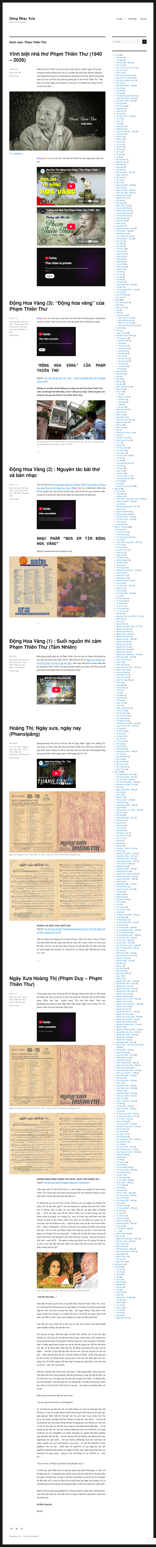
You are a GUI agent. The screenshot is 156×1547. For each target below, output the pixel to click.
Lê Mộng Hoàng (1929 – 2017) (126, 506)
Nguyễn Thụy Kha (122, 644)
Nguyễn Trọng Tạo (122, 1001)
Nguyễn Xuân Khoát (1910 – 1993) (128, 1029)
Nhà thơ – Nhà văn (121, 527)
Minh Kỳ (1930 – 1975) (124, 961)
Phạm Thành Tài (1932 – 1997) (127, 667)
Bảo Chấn (119, 792)
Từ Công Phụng (121, 1177)
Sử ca (118, 443)
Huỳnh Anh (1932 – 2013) (125, 889)
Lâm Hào (119, 504)
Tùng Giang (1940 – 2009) (125, 284)
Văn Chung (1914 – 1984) (125, 1195)
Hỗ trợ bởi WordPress (31, 1536)
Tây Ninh (119, 1310)
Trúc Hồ (119, 1160)
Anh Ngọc (119, 60)
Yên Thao (119, 754)
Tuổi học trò (120, 473)
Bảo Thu (119, 795)
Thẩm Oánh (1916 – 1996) (125, 1088)
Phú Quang (120, 1078)
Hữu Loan (119, 583)
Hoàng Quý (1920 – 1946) (125, 869)
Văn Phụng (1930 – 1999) (125, 1200)
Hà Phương (120, 825)
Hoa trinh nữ (122, 366)
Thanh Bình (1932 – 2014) (125, 1093)
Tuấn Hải (119, 1188)
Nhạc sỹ (117, 772)
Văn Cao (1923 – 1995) (124, 1193)
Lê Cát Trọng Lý (122, 910)
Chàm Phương (121, 535)
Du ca (118, 330)
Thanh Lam (120, 256)
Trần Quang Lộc (122, 1142)
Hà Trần (119, 119)
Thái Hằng (119, 244)
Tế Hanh (119, 700)
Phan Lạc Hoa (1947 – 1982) (126, 1073)
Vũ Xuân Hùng (121, 1218)
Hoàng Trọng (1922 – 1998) (125, 879)
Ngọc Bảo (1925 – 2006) (124, 185)
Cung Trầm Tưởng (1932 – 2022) (128, 542)
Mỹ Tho (119, 1279)
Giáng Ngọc (120, 108)
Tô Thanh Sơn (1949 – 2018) (126, 1114)
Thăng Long (120, 1091)
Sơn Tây (119, 1305)
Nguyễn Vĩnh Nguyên (123, 649)
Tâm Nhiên (120, 695)
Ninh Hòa (119, 1287)
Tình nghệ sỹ (121, 453)
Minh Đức (119, 963)
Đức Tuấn (119, 297)
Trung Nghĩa (120, 524)
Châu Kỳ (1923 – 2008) (124, 800)
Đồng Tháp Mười (122, 1318)
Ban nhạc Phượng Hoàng (125, 78)
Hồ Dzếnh (119, 565)
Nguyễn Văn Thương (123, 1014)
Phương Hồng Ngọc (123, 213)
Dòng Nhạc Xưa (22, 18)
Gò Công (119, 1272)
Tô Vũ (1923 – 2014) (123, 1119)
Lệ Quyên (119, 147)
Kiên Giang (120, 591)
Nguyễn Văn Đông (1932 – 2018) (127, 1024)
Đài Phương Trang (122, 1234)
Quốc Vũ (119, 1083)
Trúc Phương (121, 1162)
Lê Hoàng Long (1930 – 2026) (126, 915)
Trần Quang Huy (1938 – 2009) (127, 1139)
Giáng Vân (120, 555)
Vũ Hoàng (119, 1211)
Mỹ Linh (119, 180)
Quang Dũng (120, 688)
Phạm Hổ (119, 662)
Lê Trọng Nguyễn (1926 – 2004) (127, 930)
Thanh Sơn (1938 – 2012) (125, 1096)
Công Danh (120, 494)
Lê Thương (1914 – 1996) (125, 927)
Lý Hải (118, 157)
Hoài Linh (119, 846)
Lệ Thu (118, 152)
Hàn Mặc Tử (120, 563)
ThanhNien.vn (18, 153)
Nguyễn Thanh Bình (123, 996)
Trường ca (120, 468)
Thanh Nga (120, 262)
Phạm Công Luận (122, 660)
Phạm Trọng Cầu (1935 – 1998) (127, 1065)
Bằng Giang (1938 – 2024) (125, 790)
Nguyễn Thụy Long (123, 647)
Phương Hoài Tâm (122, 208)
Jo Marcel (119, 892)
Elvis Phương (121, 106)
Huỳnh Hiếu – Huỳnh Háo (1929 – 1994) (130, 499)
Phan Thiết (120, 1292)
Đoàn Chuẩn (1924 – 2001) (125, 1251)
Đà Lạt (118, 1315)
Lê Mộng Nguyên (122, 920)
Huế (117, 1277)
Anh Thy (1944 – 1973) (124, 779)
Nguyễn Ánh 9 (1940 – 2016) (126, 981)
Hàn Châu (119, 828)
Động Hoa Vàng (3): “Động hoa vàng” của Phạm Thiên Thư (56, 305)
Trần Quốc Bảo (121, 718)
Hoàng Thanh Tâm (122, 871)
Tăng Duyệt (120, 698)
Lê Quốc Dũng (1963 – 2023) (126, 922)
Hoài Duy (119, 843)
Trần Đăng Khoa (122, 721)
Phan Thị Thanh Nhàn (124, 680)
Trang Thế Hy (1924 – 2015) (126, 726)
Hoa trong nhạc (14, 321)
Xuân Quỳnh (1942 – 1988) (125, 751)
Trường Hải (120, 1165)
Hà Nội (118, 1274)
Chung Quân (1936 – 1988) (125, 805)
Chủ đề (116, 300)
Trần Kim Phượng (122, 716)
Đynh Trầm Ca (121, 1262)
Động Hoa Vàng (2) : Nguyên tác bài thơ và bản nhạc (54, 472)
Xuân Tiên (119, 1226)
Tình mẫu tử (120, 450)
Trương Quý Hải (122, 1172)
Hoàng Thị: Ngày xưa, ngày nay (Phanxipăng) (45, 730)
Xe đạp (118, 483)
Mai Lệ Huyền (121, 159)
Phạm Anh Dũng (122, 1052)
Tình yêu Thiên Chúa (123, 455)
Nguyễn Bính (120, 624)
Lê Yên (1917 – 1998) (123, 940)
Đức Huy (119, 1259)
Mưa (118, 376)
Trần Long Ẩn (121, 1131)
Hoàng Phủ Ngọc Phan (124, 580)
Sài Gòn (16, 327)
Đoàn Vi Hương (121, 1256)
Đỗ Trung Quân (121, 767)
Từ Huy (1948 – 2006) (124, 1180)
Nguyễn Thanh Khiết (123, 512)
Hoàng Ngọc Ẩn (121, 578)
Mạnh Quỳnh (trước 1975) (125, 955)
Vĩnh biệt (119, 481)
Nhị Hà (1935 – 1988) (123, 1050)
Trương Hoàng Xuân (123, 1167)
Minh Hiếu (119, 167)
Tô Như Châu (121, 711)
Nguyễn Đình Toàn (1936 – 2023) (127, 654)
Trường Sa (120, 1175)
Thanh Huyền (121, 254)
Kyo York (119, 144)
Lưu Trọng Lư (121, 611)
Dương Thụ (120, 813)
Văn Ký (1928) (121, 1198)
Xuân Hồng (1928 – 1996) (125, 1223)
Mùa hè (119, 379)
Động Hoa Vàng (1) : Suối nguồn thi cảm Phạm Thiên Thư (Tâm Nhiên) (55, 643)
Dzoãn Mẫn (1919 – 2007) (125, 818)
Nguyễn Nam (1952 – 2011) (125, 989)
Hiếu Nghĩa (120, 830)
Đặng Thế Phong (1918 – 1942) (127, 1239)
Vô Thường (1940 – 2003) (125, 1208)
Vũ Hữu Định (120, 749)
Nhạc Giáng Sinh (122, 410)
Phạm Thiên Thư (15, 72)
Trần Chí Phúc (121, 713)
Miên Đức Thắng (122, 958)
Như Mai (119, 200)
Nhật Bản (119, 1285)
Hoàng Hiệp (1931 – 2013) (125, 859)
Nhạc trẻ (119, 425)
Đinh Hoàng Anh (122, 756)
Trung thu (119, 466)
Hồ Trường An (121, 568)
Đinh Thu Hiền (121, 762)
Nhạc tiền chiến (121, 422)
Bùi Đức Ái (120, 797)
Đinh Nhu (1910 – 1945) (124, 1241)
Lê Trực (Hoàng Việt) (123, 932)
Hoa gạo (121, 343)
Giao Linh (119, 114)
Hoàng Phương (121, 866)
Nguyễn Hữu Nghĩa (123, 629)
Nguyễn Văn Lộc (122, 198)
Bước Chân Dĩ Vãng (125, 318)
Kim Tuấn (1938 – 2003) (124, 593)
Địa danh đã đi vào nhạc (124, 486)
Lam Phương (121, 907)
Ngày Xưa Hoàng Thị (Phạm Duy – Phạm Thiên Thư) (55, 981)
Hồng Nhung (120, 129)
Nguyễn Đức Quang (123, 1037)
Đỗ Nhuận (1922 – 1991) (124, 1249)
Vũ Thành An (120, 1216)
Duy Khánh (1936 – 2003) (125, 101)
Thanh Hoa (120, 251)
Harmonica (122, 399)
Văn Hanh (119, 287)
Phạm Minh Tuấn (122, 1060)
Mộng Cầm (120, 619)
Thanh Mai (120, 259)
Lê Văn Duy (120, 603)
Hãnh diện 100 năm (125, 320)
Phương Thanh (121, 218)
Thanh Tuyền (121, 267)
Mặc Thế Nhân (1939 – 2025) (126, 948)
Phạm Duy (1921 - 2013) (18, 662)
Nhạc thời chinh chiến (124, 420)
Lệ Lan (118, 596)
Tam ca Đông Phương (124, 236)
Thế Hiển (119, 1103)
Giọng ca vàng (121, 333)
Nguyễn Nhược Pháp (123, 634)
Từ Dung (119, 279)
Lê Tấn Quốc (120, 925)
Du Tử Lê (12, 747)
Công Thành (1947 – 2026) (125, 98)
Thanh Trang (120, 1098)
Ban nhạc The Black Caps (125, 80)
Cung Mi (119, 540)
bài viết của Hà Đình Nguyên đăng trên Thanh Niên (66, 1183)
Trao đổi (119, 461)
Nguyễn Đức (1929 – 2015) (125, 1035)
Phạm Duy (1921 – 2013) (125, 1055)
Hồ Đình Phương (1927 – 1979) (127, 570)
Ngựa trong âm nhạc (123, 387)
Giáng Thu (120, 111)
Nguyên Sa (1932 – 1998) (125, 639)
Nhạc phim (120, 412)
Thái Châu (119, 241)
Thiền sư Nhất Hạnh (123, 708)
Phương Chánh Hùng (123, 514)
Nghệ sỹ (117, 489)
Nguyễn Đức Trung (123, 1040)
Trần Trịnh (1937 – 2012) (125, 1147)
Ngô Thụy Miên (121, 968)
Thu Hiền (119, 272)
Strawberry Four (121, 233)
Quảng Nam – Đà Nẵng (124, 1297)
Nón (117, 430)
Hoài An (119, 841)
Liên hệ (143, 18)
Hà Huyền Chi (121, 557)
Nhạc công (120, 389)
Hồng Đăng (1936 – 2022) (125, 884)
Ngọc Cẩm (120, 188)
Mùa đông (119, 384)
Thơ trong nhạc (19, 667)
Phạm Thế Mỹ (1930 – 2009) (126, 1063)
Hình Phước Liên (122, 833)
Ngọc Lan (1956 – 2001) (124, 190)
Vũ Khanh (119, 292)
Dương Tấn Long (122, 550)
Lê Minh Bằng (121, 917)
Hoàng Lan (120, 496)
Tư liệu (119, 18)
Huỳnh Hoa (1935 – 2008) (125, 501)
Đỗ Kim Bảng (121, 1246)
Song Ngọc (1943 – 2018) (125, 1086)
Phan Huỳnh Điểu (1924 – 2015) (127, 1070)
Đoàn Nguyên (121, 1254)
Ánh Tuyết (120, 65)
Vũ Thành (119, 1213)
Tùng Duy (119, 734)
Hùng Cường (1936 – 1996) (126, 131)
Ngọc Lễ (119, 976)
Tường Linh (120, 736)
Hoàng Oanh (120, 126)
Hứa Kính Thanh (122, 887)
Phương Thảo (121, 221)
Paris (118, 1290)
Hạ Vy (118, 121)
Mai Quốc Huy (121, 162)
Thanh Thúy (120, 264)
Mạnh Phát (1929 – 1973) (125, 953)
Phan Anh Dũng (121, 672)
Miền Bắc (119, 371)
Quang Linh (120, 226)
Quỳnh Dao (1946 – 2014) (125, 228)
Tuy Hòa (119, 1313)
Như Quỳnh (120, 203)
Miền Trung (120, 374)
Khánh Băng (120, 894)
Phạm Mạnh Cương (123, 1058)
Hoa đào (121, 369)
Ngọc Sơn (119, 978)
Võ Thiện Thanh (121, 1205)
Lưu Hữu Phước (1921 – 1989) (127, 945)
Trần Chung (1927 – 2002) (125, 1124)
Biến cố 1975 (121, 307)
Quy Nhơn (120, 1300)
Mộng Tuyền (120, 175)
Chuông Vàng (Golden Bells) (126, 96)
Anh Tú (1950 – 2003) (124, 63)
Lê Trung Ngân (121, 601)
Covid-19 (119, 328)
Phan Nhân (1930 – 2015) (125, 1075)
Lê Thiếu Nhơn (121, 598)
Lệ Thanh (119, 149)
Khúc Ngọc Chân (122, 899)
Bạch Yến (119, 73)
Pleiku (118, 1295)
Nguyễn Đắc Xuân (122, 652)
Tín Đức (119, 1111)
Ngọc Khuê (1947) (122, 973)
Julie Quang (120, 134)
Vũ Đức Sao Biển (122, 1221)
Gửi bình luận (14, 76)
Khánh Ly (119, 139)
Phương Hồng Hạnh (123, 211)
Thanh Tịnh (120, 703)
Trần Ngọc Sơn (121, 1134)
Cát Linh (119, 491)
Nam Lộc (119, 966)
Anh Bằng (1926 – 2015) (124, 774)
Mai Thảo (119, 614)
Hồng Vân (119, 881)
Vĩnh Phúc (120, 746)
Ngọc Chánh (120, 971)
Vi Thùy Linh (120, 741)
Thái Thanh (17, 493)
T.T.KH (118, 690)
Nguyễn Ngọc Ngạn (123, 631)
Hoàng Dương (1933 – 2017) (126, 853)
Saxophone (122, 402)
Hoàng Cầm (120, 573)
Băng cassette (123, 397)
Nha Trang (120, 1282)
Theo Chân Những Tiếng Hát (128, 325)
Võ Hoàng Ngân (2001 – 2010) (126, 290)
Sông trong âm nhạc (123, 440)
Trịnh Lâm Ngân (121, 1154)
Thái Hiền (119, 246)
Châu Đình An (121, 802)
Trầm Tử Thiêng (122, 1121)
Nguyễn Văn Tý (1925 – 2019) (126, 1019)
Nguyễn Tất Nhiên (122, 642)
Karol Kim (119, 137)
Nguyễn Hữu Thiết (122, 195)
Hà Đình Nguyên (22, 747)
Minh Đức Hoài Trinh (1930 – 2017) (128, 616)
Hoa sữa (121, 356)
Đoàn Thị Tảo (121, 769)
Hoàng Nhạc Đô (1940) (124, 864)
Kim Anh (119, 142)
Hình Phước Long (122, 836)
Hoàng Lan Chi (121, 575)
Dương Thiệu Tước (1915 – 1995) (128, 810)
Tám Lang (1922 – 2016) (124, 517)
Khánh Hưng (120, 897)
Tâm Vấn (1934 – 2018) (124, 239)
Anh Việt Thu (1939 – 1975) (126, 785)
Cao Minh (119, 91)
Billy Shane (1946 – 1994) (125, 85)
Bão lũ (118, 305)
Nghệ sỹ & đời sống (125, 323)
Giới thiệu (132, 18)
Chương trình (121, 315)
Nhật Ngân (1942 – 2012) (125, 1042)
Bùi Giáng (119, 529)
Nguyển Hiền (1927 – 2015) (125, 984)
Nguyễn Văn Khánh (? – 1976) (126, 1012)
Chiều (118, 313)
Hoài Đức (119, 851)
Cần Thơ (119, 1269)
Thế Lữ (118, 705)
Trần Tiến (119, 1144)
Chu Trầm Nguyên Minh (124, 537)
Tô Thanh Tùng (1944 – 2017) (126, 1116)
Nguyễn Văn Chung (123, 1006)
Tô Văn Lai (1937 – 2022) (125, 519)
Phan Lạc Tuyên (122, 677)
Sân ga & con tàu (122, 438)
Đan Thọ (119, 1236)
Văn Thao (119, 739)
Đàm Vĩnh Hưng (122, 295)
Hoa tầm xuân (123, 358)
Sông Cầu (119, 1308)
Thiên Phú (119, 269)
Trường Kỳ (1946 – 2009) (125, 1170)
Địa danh (117, 1267)
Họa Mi (118, 124)
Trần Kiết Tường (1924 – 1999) (127, 1126)
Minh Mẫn (119, 170)
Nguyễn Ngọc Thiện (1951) (125, 991)
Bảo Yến (119, 83)
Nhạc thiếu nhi (121, 417)
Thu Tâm (119, 274)
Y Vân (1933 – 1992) (123, 1228)
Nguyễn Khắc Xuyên (123, 986)
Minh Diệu (119, 165)
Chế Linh (119, 93)
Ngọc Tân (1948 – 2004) (124, 193)
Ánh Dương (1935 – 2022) (125, 777)
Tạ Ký (118, 693)
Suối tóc (119, 445)
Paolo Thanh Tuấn (122, 205)
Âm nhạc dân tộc (122, 302)
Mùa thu (119, 381)
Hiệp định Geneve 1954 (124, 336)
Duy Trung (120, 815)
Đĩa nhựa (121, 407)
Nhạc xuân (120, 427)
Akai (119, 394)
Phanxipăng (13, 754)
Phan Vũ (119, 682)
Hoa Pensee (122, 351)
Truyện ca (119, 471)
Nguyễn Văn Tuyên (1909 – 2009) (128, 1017)
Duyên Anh (120, 552)
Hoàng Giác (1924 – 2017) (125, 856)
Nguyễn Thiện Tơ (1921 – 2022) (127, 999)
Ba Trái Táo (120, 70)
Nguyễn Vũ (120, 1027)
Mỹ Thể (119, 182)
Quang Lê (119, 223)
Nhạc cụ (119, 392)
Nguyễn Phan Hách (123, 637)
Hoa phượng (122, 353)
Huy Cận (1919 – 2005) (124, 586)
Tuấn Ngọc (120, 282)
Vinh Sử (119, 1203)
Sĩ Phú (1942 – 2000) (123, 231)
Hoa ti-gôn (121, 364)
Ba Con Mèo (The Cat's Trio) (126, 68)
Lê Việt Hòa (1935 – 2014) (125, 938)
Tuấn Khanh (120, 1190)
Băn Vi (118, 787)
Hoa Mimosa (122, 346)
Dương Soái (120, 547)
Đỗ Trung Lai (120, 764)
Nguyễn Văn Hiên (122, 1009)
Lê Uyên (119, 154)
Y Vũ (118, 1231)
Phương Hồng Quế (123, 216)
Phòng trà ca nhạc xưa (124, 432)
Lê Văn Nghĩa (121, 608)
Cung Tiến (119, 807)
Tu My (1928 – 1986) (123, 1183)
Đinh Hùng (120, 759)
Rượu (118, 435)
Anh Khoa (119, 57)
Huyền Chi (120, 588)
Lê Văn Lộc (120, 606)
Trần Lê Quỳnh (121, 1129)
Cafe (118, 310)
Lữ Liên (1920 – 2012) (124, 943)
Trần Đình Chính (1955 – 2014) (127, 723)
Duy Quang (13, 660)
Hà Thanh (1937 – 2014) (124, 116)
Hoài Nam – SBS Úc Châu (125, 848)
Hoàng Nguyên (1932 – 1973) (126, 861)
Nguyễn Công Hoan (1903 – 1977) (128, 626)
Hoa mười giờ (123, 348)
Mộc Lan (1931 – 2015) (124, 172)
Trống (120, 404)
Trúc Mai (119, 277)
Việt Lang (119, 744)
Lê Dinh (119, 912)
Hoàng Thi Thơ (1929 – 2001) (126, 874)
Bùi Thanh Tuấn (121, 532)
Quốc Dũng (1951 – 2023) (125, 1080)
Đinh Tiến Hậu (121, 1244)
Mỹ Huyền (119, 177)
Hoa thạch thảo (123, 361)
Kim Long (119, 902)
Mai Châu (119, 950)
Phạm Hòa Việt (121, 665)
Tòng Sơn (119, 522)
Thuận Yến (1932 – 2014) (125, 1109)
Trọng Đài (119, 1157)
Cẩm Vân (119, 88)
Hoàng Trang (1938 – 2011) (125, 876)
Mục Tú (119, 621)
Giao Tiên (119, 823)
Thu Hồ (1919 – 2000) (124, 1106)
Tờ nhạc (119, 458)
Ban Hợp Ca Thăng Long (125, 75)
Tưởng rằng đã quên (123, 478)
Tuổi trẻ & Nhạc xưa (123, 476)
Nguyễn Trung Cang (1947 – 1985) (128, 1004)
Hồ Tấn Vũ (120, 838)
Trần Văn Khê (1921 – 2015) (126, 1149)
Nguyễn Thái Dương (123, 994)
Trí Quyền (119, 728)
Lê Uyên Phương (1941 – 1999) (127, 935)
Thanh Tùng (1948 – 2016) (125, 1101)
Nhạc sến (119, 415)
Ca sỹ (116, 55)
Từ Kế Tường (121, 731)
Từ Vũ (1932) (121, 1185)
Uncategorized (119, 1264)
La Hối (118, 904)
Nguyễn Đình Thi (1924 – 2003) (127, 1032)
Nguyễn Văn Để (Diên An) (125, 1022)
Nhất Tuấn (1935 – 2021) (125, 657)
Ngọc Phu (119, 509)
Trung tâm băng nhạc (123, 463)
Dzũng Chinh (120, 820)
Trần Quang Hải (121, 1137)
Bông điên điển (123, 341)
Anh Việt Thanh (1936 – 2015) (126, 782)
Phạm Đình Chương (123, 1068)
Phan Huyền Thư (122, 675)
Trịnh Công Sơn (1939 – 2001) (127, 1152)
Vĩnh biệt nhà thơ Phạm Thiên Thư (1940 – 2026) (55, 56)
